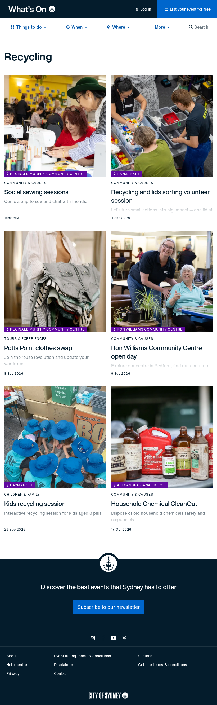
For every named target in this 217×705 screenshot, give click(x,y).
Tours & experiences (25, 339)
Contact (61, 673)
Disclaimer (63, 664)
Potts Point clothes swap (38, 347)
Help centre (16, 664)
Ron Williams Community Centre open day (156, 352)
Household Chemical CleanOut (154, 503)
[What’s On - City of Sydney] (31, 9)
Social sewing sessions (36, 192)
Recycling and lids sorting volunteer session (160, 196)
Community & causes (25, 183)
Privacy (13, 673)
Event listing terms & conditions (82, 656)
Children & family (22, 494)
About (11, 656)
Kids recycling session (35, 503)
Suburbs (145, 656)
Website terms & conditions (162, 664)
